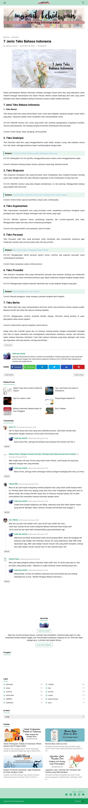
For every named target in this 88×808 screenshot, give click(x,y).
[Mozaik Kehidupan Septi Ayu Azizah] (44, 2)
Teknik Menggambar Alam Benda (25, 291)
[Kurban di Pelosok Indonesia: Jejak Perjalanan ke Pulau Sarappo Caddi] (23, 767)
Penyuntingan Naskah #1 (65, 398)
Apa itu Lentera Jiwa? (22, 398)
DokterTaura (14, 559)
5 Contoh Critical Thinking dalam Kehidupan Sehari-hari (35, 153)
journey (50, 692)
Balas (7, 446)
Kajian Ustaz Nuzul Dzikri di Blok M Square (27, 389)
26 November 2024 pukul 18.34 (29, 559)
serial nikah (10, 695)
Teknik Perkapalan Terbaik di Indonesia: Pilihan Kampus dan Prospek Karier (22, 745)
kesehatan (9, 702)
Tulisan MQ (13, 484)
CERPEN (9, 699)
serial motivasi (53, 699)
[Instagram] (79, 795)
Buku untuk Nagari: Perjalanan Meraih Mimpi (30, 250)
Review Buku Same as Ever (56, 744)
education (9, 345)
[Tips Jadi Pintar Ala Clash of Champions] (49, 391)
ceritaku (51, 684)
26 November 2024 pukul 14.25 (28, 520)
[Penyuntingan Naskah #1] (49, 401)
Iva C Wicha (13, 520)
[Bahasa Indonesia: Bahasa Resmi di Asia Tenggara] (7, 411)
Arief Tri (12, 427)
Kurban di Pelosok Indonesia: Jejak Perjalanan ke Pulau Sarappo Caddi (21, 771)
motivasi (9, 692)
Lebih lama (78, 375)
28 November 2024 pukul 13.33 (38, 468)
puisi (49, 702)
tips (49, 688)
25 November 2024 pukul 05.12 (28, 484)
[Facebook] (66, 795)
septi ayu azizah (18, 354)
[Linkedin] (66, 367)
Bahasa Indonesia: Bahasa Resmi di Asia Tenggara (27, 409)
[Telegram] (42, 367)
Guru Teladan (60, 408)
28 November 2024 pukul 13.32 (37, 438)
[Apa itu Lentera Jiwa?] (7, 401)
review (50, 695)
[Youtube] (83, 795)
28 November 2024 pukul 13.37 (37, 534)
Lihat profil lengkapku (44, 645)
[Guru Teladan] (49, 411)
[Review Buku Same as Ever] (65, 741)
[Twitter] (54, 367)
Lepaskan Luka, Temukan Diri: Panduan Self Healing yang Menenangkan (63, 771)
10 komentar (42, 46)
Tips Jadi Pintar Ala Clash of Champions (66, 389)
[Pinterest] (79, 367)
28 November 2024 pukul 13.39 (37, 570)
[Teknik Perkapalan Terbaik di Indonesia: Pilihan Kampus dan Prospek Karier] (23, 741)
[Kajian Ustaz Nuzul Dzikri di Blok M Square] (7, 391)
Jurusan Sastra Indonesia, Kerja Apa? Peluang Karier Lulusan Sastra (39, 195)
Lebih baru (9, 375)
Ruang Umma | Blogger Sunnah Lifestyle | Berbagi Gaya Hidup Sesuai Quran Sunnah (42, 454)
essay (8, 688)
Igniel (83, 801)
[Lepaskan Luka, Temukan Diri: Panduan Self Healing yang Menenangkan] (65, 767)
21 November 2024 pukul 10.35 (26, 427)
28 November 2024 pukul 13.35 (37, 501)
